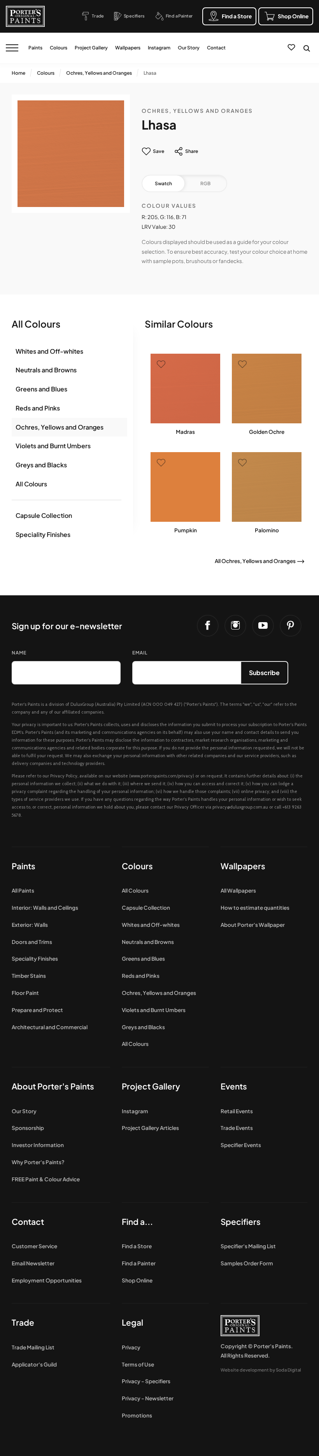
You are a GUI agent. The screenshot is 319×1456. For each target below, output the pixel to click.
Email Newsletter (33, 1263)
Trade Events (237, 1127)
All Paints (23, 890)
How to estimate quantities (255, 907)
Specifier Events (241, 1145)
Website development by (261, 1369)
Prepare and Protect (37, 1010)
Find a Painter (139, 1263)
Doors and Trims (32, 942)
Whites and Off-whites (49, 351)
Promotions (137, 1415)
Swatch (163, 183)
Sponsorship (28, 1127)
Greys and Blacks (41, 465)
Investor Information (38, 1145)
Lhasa (150, 73)
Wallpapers (127, 48)
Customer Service (34, 1246)
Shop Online (137, 1280)
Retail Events (237, 1111)
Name (19, 653)
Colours (58, 48)
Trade (23, 1322)
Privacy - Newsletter (148, 1398)
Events (234, 1086)
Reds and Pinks (38, 408)
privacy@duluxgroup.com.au (240, 807)
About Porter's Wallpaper (253, 924)
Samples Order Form (247, 1263)
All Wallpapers (238, 890)
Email (139, 653)
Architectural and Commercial (50, 1027)
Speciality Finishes (43, 534)
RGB (205, 183)
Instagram (159, 48)
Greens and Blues (41, 389)
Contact (216, 48)
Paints (35, 48)
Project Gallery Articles (150, 1127)
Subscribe (264, 672)
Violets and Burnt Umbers (53, 446)
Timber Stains (29, 975)
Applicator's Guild (34, 1364)
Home (18, 73)
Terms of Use (138, 1364)
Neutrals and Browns (46, 370)
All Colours (31, 484)
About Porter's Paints (53, 1086)
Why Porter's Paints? (38, 1162)
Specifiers (241, 1221)
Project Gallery (91, 48)
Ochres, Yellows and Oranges (99, 73)
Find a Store (137, 1246)
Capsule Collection (44, 515)
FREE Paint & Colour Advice (46, 1179)
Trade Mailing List (33, 1347)
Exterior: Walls (30, 924)
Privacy (131, 1347)
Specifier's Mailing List (248, 1246)
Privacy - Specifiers (146, 1381)
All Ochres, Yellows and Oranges (255, 561)
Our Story (189, 48)
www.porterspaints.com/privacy (162, 776)
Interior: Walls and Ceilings (45, 907)
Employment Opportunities (47, 1280)
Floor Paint (25, 992)
